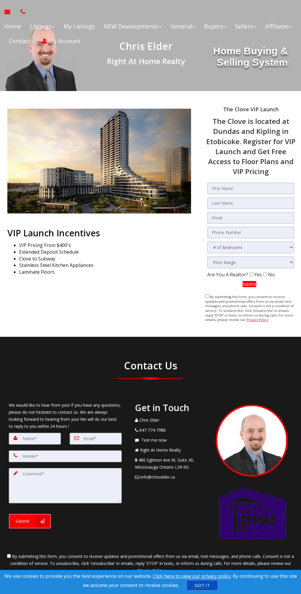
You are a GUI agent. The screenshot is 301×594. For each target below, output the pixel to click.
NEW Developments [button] (131, 26)
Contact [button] (19, 41)
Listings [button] (41, 26)
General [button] (181, 26)
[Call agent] (21, 11)
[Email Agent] (10, 11)
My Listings (79, 26)
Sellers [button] (244, 26)
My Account (64, 41)
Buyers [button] (213, 26)
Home (12, 26)
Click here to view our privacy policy (192, 576)
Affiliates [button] (277, 26)
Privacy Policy (257, 319)
